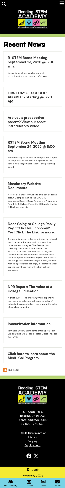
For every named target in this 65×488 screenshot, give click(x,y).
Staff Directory (10, 485)
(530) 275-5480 (36, 420)
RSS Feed (13, 369)
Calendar (29, 485)
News (43, 485)
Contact (57, 485)
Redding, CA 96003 (32, 414)
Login (32, 470)
